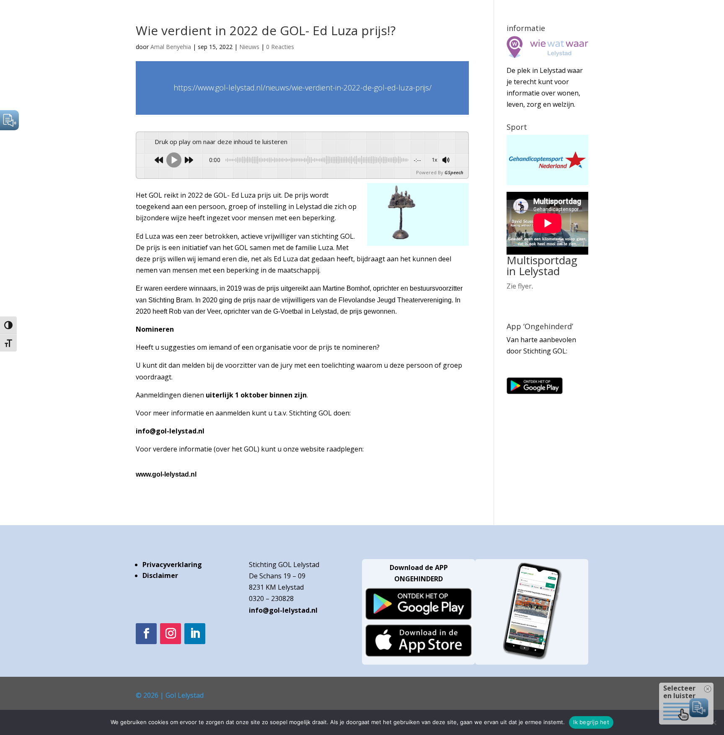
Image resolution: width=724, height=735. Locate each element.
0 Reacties (280, 47)
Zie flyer (519, 286)
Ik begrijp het (591, 722)
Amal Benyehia (170, 47)
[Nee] (713, 722)
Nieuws (249, 47)
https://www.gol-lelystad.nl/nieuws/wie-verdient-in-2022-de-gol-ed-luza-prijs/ (302, 88)
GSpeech (454, 172)
